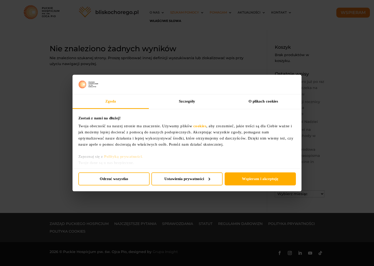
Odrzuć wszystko (114, 179)
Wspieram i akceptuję (260, 179)
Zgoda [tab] (110, 101)
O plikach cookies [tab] (263, 101)
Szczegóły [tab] (187, 101)
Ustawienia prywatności (184, 179)
